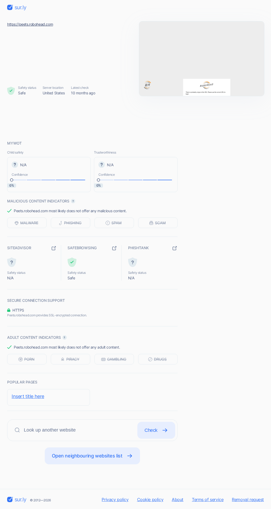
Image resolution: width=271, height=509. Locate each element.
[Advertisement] (135, 118)
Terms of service (207, 499)
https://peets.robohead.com (30, 24)
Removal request (248, 499)
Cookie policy (150, 499)
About (177, 499)
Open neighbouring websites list (87, 456)
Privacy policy (115, 499)
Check (150, 430)
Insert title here (28, 396)
